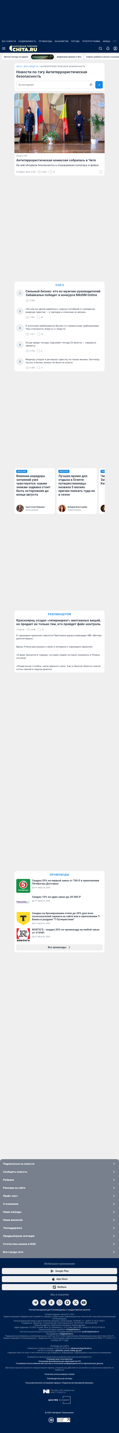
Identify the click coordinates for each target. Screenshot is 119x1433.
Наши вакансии (13, 1219)
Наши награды (12, 1211)
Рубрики (8, 1179)
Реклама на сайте (14, 1187)
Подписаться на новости (18, 1163)
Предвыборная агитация (19, 1235)
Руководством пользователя (60, 1359)
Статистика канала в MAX (19, 1243)
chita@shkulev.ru (73, 1329)
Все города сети (13, 1252)
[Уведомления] (108, 48)
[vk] (43, 1302)
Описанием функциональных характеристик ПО (59, 1361)
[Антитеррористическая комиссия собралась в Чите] (59, 123)
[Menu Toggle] (3, 48)
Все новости (9, 41)
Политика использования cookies (59, 1374)
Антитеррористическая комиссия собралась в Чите (56, 160)
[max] (67, 1302)
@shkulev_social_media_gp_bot (68, 1350)
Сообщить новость (15, 1171)
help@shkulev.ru (66, 1334)
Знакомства (62, 41)
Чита (19, 66)
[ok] (51, 1302)
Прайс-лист (10, 1195)
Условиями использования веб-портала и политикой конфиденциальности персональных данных (59, 1363)
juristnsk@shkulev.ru (90, 1332)
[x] (76, 1302)
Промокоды (45, 41)
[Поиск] (100, 48)
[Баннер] (42, 57)
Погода (75, 41)
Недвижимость (27, 41)
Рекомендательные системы (59, 1378)
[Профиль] (115, 48)
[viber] (59, 1302)
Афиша (106, 41)
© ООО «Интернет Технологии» (59, 1412)
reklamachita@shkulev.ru (81, 1348)
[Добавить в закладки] (101, 172)
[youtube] (84, 1302)
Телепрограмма (91, 41)
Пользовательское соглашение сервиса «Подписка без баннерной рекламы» (59, 1383)
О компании (10, 1203)
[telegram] (35, 1302)
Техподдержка (12, 1227)
